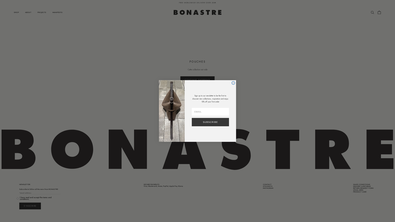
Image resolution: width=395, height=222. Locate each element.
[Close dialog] (233, 82)
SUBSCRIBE (210, 122)
